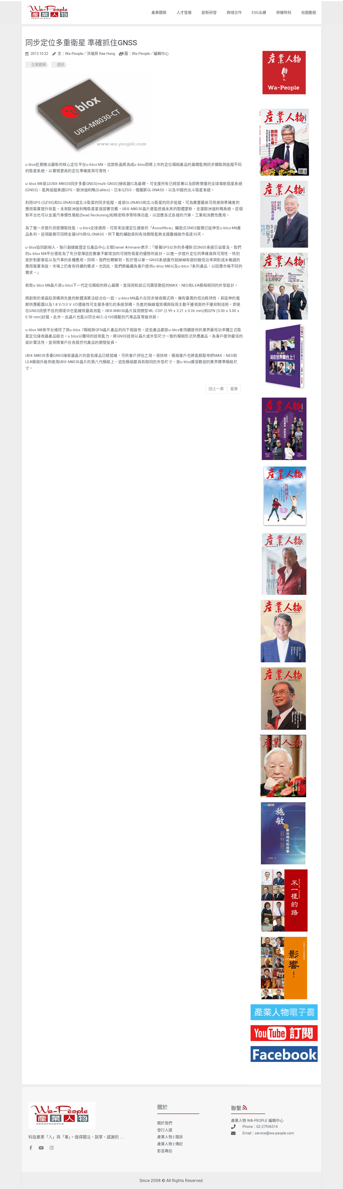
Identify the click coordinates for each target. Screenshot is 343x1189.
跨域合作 (234, 12)
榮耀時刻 (283, 12)
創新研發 (209, 12)
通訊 (61, 64)
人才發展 (184, 12)
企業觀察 (38, 64)
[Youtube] (41, 1147)
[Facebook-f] (30, 1147)
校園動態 (308, 12)
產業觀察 (158, 12)
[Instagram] (51, 1147)
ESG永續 (259, 12)
